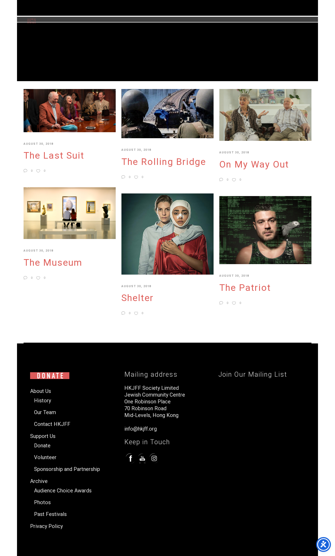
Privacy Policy (46, 526)
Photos (42, 502)
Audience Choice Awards (63, 490)
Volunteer (45, 457)
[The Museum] (70, 213)
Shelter (137, 298)
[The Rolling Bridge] (167, 113)
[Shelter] (167, 234)
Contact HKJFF (52, 424)
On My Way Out (254, 164)
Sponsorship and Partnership (67, 469)
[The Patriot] (265, 229)
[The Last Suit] (70, 110)
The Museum (53, 262)
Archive (39, 481)
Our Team (45, 412)
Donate (42, 445)
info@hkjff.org (140, 429)
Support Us (42, 436)
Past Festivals (50, 514)
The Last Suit (54, 155)
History (42, 400)
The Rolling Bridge (163, 162)
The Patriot (245, 287)
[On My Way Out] (265, 115)
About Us (40, 391)
